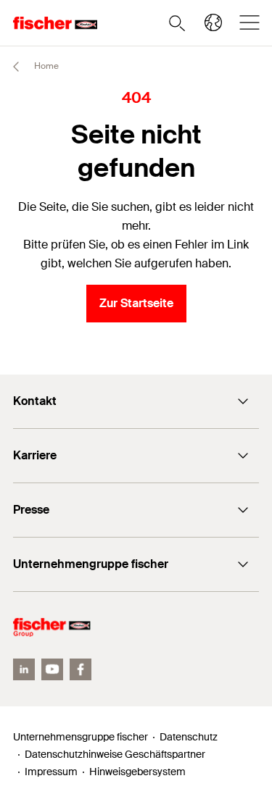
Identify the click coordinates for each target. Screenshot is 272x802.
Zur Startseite (136, 303)
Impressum (51, 771)
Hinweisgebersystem (137, 771)
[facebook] (80, 669)
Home (45, 66)
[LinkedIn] (24, 669)
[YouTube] (52, 669)
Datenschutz (189, 736)
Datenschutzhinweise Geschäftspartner (115, 754)
